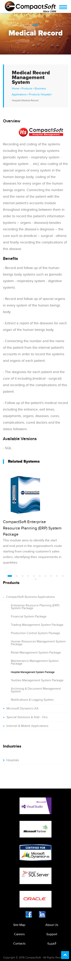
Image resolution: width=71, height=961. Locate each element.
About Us (51, 925)
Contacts (19, 944)
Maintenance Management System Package (35, 662)
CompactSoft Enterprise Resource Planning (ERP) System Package (32, 528)
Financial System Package (29, 616)
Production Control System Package (35, 633)
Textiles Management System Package (37, 680)
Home (15, 88)
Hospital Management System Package (32, 672)
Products (26, 88)
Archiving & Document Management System (36, 690)
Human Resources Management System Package (38, 643)
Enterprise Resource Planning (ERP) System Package (35, 607)
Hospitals (12, 760)
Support (51, 934)
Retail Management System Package (36, 653)
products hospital (39, 94)
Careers (19, 934)
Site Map (19, 925)
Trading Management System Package (37, 625)
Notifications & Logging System (32, 700)
